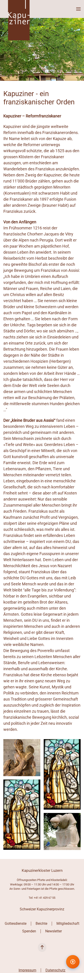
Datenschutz (55, 970)
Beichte (41, 923)
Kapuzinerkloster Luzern (42, 870)
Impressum (27, 970)
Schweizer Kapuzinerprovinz (42, 909)
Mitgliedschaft (67, 923)
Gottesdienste (15, 923)
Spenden (29, 931)
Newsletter (53, 931)
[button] (78, 9)
